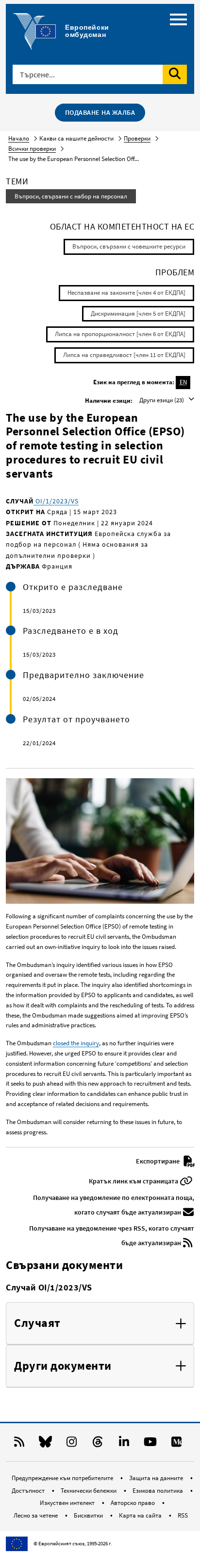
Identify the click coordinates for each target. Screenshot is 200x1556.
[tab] (100, 1323)
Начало (18, 138)
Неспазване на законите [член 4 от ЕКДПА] (126, 292)
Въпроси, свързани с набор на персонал (71, 196)
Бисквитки (89, 1515)
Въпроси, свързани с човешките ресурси (128, 246)
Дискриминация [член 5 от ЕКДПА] (138, 313)
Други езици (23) (162, 400)
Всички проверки (32, 148)
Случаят (37, 1323)
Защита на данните (156, 1478)
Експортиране (158, 1161)
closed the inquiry (76, 1043)
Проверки (137, 138)
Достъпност (29, 1490)
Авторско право (133, 1503)
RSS (183, 1515)
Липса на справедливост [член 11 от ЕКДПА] (124, 355)
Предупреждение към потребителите (63, 1478)
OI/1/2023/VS (56, 501)
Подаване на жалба (100, 112)
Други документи (63, 1366)
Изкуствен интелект (68, 1503)
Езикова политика (158, 1490)
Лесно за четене (36, 1515)
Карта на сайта (141, 1515)
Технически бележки (89, 1490)
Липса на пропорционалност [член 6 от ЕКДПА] (120, 334)
